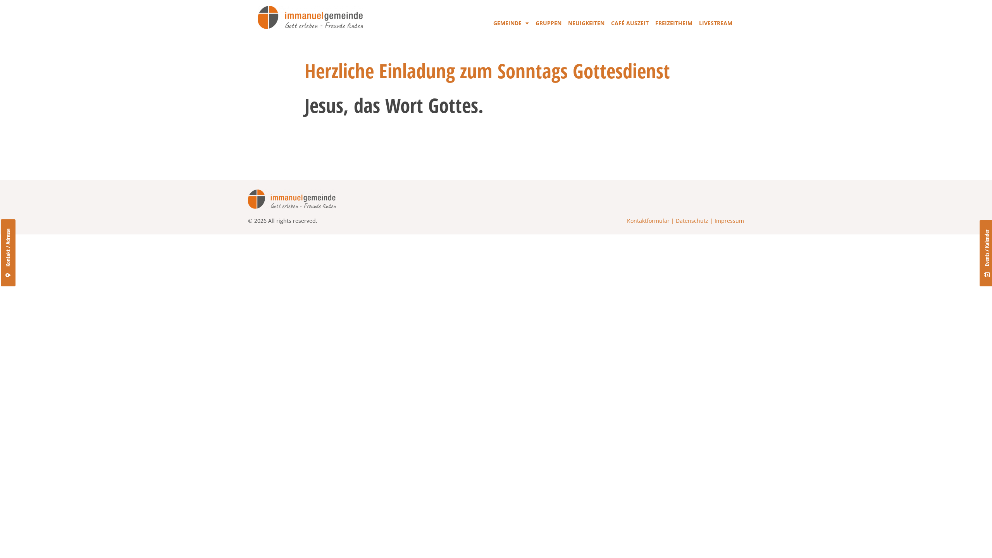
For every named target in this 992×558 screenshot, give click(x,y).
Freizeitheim (673, 23)
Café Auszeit (630, 23)
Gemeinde (507, 23)
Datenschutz (692, 220)
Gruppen (548, 23)
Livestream (715, 23)
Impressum (729, 220)
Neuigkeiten (586, 23)
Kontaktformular (648, 220)
